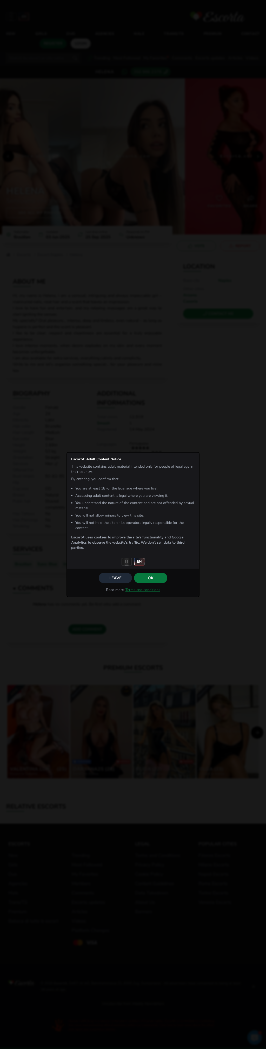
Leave (115, 578)
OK (151, 578)
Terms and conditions (142, 589)
